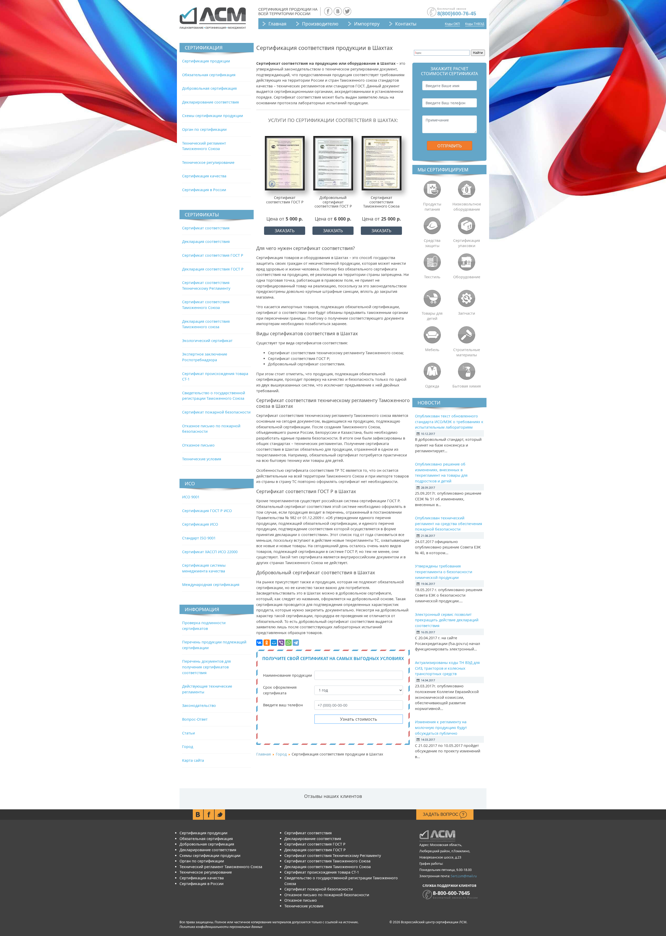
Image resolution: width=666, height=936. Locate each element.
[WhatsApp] (288, 643)
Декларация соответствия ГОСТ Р (213, 269)
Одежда (432, 386)
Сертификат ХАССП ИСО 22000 (210, 551)
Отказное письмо (198, 445)
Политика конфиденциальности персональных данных (221, 927)
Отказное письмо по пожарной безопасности (326, 894)
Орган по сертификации (204, 129)
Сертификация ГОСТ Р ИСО (207, 510)
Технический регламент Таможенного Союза (221, 866)
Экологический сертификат (207, 340)
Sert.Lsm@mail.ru (464, 876)
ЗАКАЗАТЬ (284, 231)
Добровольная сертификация (209, 88)
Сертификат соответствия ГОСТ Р (212, 255)
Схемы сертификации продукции (212, 115)
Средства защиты (432, 243)
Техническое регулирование (208, 162)
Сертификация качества (204, 175)
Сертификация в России (204, 189)
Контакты (406, 24)
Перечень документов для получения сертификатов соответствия (206, 667)
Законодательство (199, 705)
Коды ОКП (452, 24)
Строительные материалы (466, 352)
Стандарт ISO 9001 (199, 537)
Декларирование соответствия (210, 102)
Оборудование (466, 276)
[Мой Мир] (274, 643)
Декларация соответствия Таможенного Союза (327, 866)
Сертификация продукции (206, 61)
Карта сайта (193, 760)
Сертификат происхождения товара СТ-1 (321, 872)
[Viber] (281, 643)
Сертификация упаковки (466, 243)
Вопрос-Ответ (195, 719)
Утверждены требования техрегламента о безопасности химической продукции (443, 572)
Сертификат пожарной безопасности (216, 412)
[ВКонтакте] (259, 643)
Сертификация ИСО (200, 524)
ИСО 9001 (191, 496)
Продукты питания (432, 207)
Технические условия (201, 458)
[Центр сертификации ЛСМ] (213, 18)
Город (187, 746)
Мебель (432, 349)
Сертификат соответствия (205, 227)
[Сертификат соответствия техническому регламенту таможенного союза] (381, 162)
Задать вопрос (441, 814)
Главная (277, 24)
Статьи (188, 733)
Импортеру (367, 24)
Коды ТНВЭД (474, 24)
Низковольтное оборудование (466, 207)
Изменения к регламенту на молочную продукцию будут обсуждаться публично (441, 727)
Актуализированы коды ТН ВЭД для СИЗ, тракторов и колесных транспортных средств (447, 668)
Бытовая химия (466, 386)
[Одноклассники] (267, 643)
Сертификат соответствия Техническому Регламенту (332, 855)
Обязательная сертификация (208, 74)
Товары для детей (432, 316)
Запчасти (466, 313)
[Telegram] (296, 643)
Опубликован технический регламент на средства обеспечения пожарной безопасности (448, 523)
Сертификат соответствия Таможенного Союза (327, 860)
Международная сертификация (210, 584)
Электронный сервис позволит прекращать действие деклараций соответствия (446, 620)
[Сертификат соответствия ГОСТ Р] (285, 162)
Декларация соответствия (206, 241)
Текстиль (432, 276)
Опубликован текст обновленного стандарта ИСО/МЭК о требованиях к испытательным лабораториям (449, 422)
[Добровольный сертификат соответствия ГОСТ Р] (333, 162)
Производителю (320, 24)
